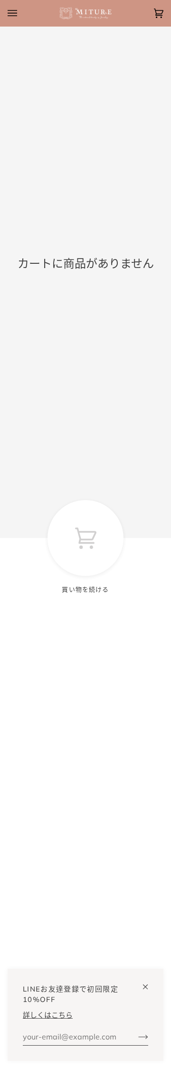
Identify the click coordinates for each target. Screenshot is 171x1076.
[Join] (135, 1036)
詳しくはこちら (48, 1015)
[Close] (149, 983)
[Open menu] (22, 13)
